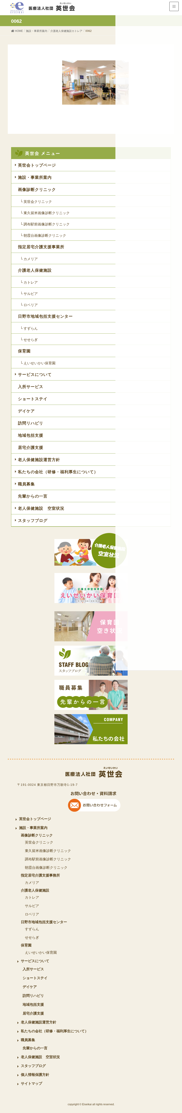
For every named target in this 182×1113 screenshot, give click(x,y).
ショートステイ (32, 399)
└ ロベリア (29, 305)
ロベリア (32, 914)
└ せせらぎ (29, 340)
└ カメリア (29, 259)
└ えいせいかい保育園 (37, 363)
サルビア (32, 906)
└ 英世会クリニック (36, 202)
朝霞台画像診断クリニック (46, 867)
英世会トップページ (37, 165)
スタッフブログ (32, 520)
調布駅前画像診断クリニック (48, 859)
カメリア (32, 882)
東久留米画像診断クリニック (48, 851)
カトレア (32, 897)
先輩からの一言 (32, 496)
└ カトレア (29, 282)
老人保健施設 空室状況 (41, 508)
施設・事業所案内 (35, 177)
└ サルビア (29, 294)
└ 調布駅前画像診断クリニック (45, 224)
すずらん (32, 929)
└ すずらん (29, 328)
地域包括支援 (30, 435)
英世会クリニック (39, 842)
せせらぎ (32, 937)
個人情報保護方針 (35, 1074)
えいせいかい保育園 (41, 952)
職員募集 (26, 484)
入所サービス (30, 386)
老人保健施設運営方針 (39, 460)
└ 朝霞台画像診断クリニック (43, 235)
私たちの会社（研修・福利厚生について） (58, 472)
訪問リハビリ (30, 423)
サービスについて (35, 374)
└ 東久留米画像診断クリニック (45, 213)
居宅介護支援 (30, 447)
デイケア (26, 411)
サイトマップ (31, 1083)
